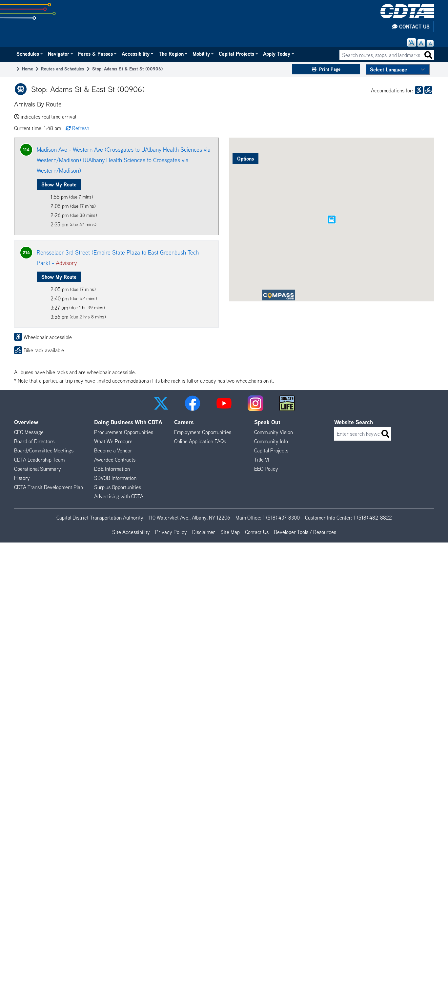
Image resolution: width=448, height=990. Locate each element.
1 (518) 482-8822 (373, 517)
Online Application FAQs (200, 441)
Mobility (202, 53)
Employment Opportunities (202, 432)
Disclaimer (203, 532)
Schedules (28, 53)
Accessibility (136, 53)
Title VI (261, 459)
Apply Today (277, 53)
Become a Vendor (113, 450)
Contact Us (413, 26)
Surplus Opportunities (117, 487)
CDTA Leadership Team (39, 459)
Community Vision (273, 432)
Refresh (80, 128)
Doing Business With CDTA (128, 422)
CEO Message (29, 432)
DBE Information (112, 469)
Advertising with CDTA (118, 496)
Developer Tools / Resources (305, 532)
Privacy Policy (171, 532)
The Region (171, 53)
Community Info (271, 441)
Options (245, 158)
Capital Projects (237, 53)
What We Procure (113, 441)
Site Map (230, 532)
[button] (161, 403)
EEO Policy (266, 469)
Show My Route (58, 184)
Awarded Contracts (114, 459)
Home (27, 69)
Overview (26, 422)
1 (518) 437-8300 (281, 517)
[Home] (407, 11)
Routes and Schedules (62, 69)
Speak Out (267, 422)
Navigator (59, 53)
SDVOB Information (115, 478)
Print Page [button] (329, 69)
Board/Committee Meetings (43, 450)
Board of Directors (34, 441)
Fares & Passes (95, 53)
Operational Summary (37, 469)
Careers (183, 422)
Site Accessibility (131, 532)
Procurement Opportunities (123, 432)
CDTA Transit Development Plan (48, 487)
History (22, 478)
